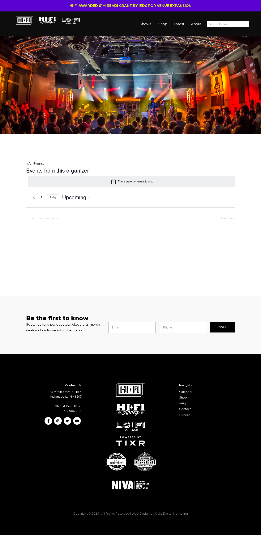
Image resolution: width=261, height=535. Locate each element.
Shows (145, 24)
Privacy (184, 414)
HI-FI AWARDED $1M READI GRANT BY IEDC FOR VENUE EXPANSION (130, 6)
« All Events (35, 163)
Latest (179, 24)
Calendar (185, 392)
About (196, 24)
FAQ (182, 403)
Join (222, 327)
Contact (185, 409)
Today (53, 197)
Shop (162, 24)
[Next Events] (41, 197)
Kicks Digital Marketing (171, 513)
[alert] (132, 181)
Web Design (141, 513)
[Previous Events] (34, 197)
